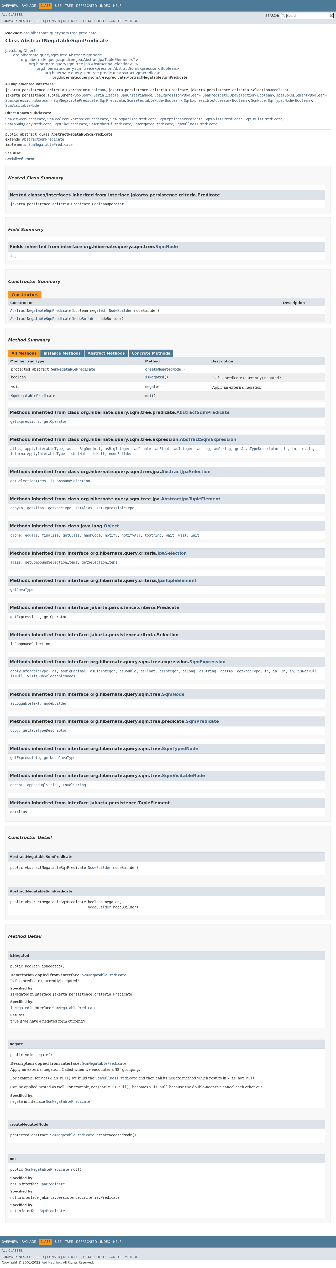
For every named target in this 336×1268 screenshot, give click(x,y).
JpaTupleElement (292, 95)
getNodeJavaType (59, 758)
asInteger (183, 449)
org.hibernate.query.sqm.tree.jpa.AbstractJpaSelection (79, 64)
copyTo (16, 508)
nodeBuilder (120, 454)
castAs (226, 671)
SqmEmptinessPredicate (181, 119)
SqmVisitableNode (22, 105)
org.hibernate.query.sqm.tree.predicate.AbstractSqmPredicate (102, 73)
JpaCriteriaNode (136, 95)
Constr (53, 21)
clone (15, 535)
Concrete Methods (151, 353)
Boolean (168, 68)
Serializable (106, 95)
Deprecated (86, 6)
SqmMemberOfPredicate (110, 124)
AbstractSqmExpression (208, 439)
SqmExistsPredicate (224, 119)
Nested (25, 21)
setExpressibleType (115, 508)
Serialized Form (19, 159)
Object (111, 525)
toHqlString (74, 785)
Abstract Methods (106, 353)
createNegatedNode (163, 369)
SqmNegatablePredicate (76, 100)
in (285, 449)
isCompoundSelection (70, 481)
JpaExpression (168, 95)
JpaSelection (242, 95)
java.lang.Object (20, 51)
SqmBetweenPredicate (25, 119)
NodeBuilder (120, 310)
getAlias (35, 508)
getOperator (55, 421)
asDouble (142, 449)
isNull (98, 454)
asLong (203, 449)
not (148, 396)
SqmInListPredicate (263, 119)
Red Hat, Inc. (51, 1262)
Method (70, 21)
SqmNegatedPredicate (153, 124)
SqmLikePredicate (70, 124)
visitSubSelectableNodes (51, 676)
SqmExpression (19, 100)
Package (29, 6)
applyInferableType (44, 449)
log (13, 256)
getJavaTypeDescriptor (257, 449)
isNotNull (78, 454)
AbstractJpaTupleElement (190, 498)
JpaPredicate (215, 95)
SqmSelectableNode (145, 100)
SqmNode (258, 100)
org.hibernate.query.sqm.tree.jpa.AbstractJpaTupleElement (75, 59)
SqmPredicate (112, 100)
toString (153, 535)
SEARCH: (272, 16)
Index (105, 6)
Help (117, 6)
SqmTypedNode (280, 100)
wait (170, 535)
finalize (50, 535)
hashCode (92, 535)
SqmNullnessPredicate (196, 124)
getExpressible (25, 758)
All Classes (12, 15)
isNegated (154, 377)
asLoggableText (25, 703)
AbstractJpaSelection (186, 471)
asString (222, 449)
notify (111, 535)
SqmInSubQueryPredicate (28, 124)
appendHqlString (43, 785)
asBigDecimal (88, 449)
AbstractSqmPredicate (43, 139)
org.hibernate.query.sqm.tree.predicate (60, 33)
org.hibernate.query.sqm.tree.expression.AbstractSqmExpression (97, 68)
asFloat (162, 449)
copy (14, 730)
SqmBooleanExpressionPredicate (77, 119)
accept (16, 785)
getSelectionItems (28, 481)
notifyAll (131, 535)
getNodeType (59, 508)
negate (151, 386)
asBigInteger (117, 449)
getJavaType (21, 589)
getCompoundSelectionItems (51, 562)
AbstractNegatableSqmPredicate (40, 310)
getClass (71, 535)
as (69, 449)
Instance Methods (62, 353)
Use (58, 6)
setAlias (83, 508)
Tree (69, 6)
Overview (10, 6)
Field (39, 21)
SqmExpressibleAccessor (207, 100)
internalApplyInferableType (37, 454)
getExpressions (25, 421)
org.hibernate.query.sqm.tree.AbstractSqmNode (57, 55)
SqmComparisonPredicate (133, 119)
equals (31, 535)
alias (15, 449)
